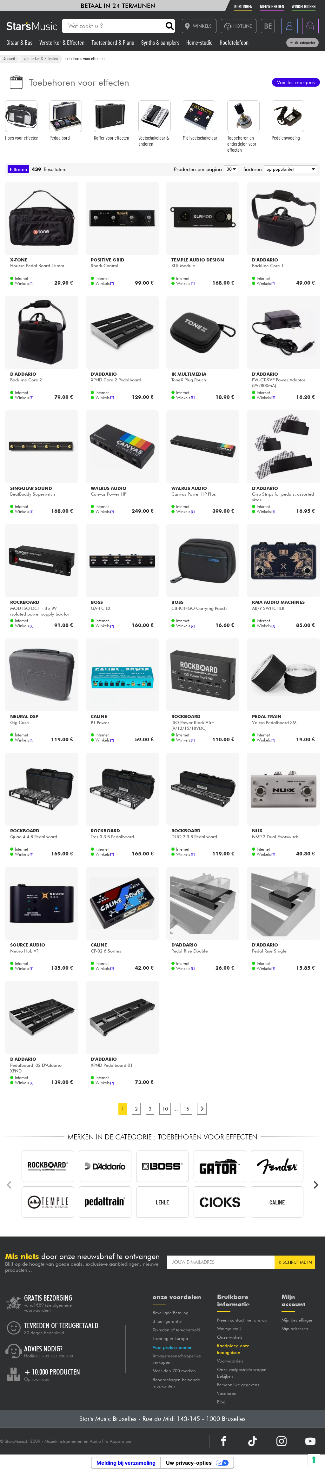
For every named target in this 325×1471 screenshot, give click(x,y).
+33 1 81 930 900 (57, 1356)
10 (165, 1109)
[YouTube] (310, 1441)
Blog (221, 1401)
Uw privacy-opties (189, 1463)
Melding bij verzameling (126, 1463)
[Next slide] (315, 1184)
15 (186, 1109)
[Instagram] (281, 1441)
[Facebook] (223, 1441)
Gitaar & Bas (20, 42)
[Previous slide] (9, 1184)
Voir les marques (296, 82)
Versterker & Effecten (62, 42)
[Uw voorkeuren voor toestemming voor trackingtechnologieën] (314, 1460)
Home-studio (200, 42)
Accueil (9, 58)
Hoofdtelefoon (234, 42)
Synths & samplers (161, 42)
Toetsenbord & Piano (113, 42)
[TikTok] (252, 1441)
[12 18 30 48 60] (230, 169)
